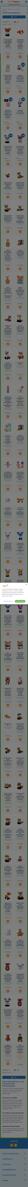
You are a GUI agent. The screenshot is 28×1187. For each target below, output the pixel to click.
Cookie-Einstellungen (8, 601)
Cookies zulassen (20, 601)
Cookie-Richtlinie (9, 596)
